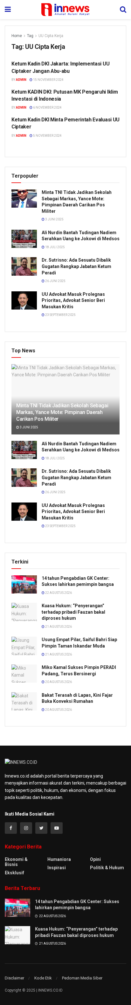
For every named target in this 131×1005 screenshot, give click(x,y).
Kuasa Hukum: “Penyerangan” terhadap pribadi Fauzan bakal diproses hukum (73, 612)
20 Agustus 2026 (58, 682)
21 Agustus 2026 (58, 626)
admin (21, 79)
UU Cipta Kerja (50, 36)
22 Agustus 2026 (58, 593)
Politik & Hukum (107, 867)
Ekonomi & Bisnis (16, 862)
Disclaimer (14, 978)
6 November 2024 (47, 107)
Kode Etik (43, 978)
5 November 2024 (47, 135)
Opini (95, 859)
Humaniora (59, 859)
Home (16, 36)
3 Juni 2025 (54, 219)
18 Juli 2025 (55, 247)
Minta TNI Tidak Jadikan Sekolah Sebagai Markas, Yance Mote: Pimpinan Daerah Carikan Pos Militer (62, 412)
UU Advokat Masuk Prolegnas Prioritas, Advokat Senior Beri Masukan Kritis (73, 300)
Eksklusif (14, 872)
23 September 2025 (60, 315)
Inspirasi (56, 867)
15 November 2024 (48, 79)
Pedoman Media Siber (82, 978)
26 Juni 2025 (55, 281)
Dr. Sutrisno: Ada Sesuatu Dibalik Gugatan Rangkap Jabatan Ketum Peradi (76, 266)
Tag (30, 36)
